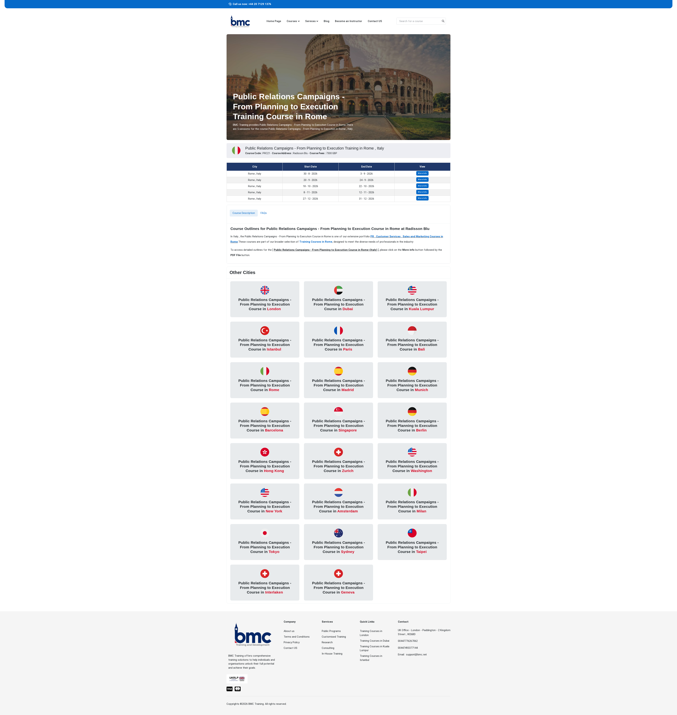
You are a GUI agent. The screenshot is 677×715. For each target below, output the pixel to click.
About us (289, 631)
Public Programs (331, 631)
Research (327, 642)
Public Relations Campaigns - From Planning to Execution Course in (264, 304)
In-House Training (332, 653)
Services (310, 21)
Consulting (328, 648)
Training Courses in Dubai (374, 640)
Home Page (274, 21)
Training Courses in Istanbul (371, 658)
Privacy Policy (292, 642)
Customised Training (334, 636)
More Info (422, 173)
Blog (326, 21)
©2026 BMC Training (252, 703)
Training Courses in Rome (315, 241)
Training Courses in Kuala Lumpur (374, 648)
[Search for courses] (443, 21)
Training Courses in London (371, 633)
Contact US (375, 21)
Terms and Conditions (297, 636)
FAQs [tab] (264, 213)
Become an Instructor (348, 21)
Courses (292, 21)
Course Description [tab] (244, 213)
